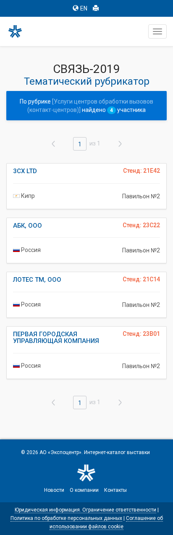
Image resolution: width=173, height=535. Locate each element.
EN (83, 8)
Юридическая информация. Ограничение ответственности (85, 510)
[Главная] (18, 31)
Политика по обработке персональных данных (66, 518)
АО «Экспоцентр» (60, 452)
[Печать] (96, 8)
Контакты (115, 490)
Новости (54, 490)
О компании (84, 490)
